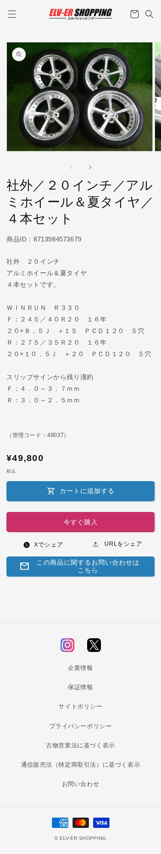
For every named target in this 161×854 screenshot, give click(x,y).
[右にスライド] (90, 167)
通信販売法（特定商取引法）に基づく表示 (80, 764)
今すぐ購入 (81, 522)
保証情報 (80, 687)
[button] (11, 14)
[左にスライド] (71, 167)
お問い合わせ (81, 783)
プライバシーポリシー (80, 726)
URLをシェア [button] (123, 543)
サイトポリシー (80, 706)
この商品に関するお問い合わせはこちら (79, 566)
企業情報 (80, 667)
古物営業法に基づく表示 (80, 745)
